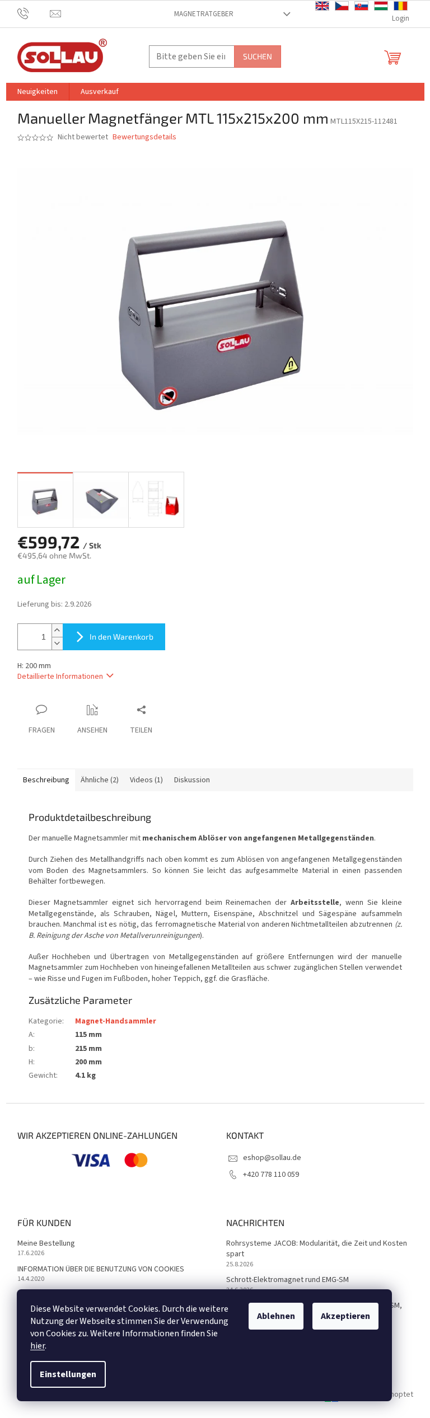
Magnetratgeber (203, 14)
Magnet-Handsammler (115, 1021)
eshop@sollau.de (272, 1157)
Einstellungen (68, 1374)
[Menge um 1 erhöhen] (57, 630)
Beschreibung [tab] (46, 780)
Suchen (257, 56)
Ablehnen (276, 1316)
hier (37, 1346)
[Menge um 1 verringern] (57, 643)
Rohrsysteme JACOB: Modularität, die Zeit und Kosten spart (316, 1249)
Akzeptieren (345, 1316)
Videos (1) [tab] (146, 780)
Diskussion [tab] (192, 780)
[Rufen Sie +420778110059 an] (33, 13)
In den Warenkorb (121, 636)
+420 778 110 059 (271, 1174)
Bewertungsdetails (144, 137)
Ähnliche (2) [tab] (100, 780)
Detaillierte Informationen (60, 676)
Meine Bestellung (46, 1243)
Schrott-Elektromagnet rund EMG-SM (287, 1280)
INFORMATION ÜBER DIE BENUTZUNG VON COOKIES (100, 1269)
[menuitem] (37, 92)
